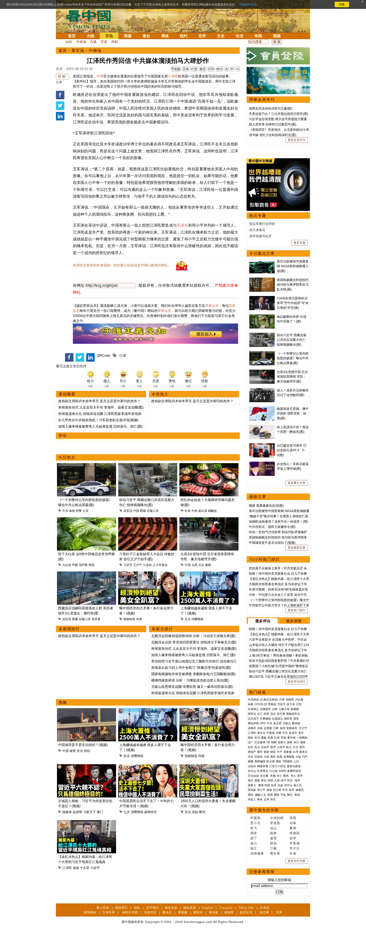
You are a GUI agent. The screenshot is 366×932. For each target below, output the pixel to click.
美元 (257, 747)
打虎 (277, 737)
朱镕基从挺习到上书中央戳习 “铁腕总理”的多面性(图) (191, 667)
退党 (296, 718)
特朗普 (290, 699)
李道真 (275, 823)
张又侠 (291, 704)
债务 (303, 742)
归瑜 (293, 823)
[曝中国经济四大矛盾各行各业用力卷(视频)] (147, 574)
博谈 (165, 36)
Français (226, 907)
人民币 (281, 747)
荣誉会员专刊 (262, 100)
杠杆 (250, 747)
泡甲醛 (83, 565)
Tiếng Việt (246, 907)
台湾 (295, 751)
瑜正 (253, 848)
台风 (194, 565)
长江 (260, 713)
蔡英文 (303, 751)
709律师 (287, 761)
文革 (266, 799)
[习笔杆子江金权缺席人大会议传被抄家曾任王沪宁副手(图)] (147, 520)
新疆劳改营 (294, 770)
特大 (220, 69)
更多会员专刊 (296, 140)
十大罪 (84, 868)
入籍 (277, 780)
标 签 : (62, 76)
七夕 (126, 812)
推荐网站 (90, 912)
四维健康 (257, 853)
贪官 (301, 732)
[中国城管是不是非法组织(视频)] (86, 710)
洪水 (273, 713)
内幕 (93, 42)
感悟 (276, 794)
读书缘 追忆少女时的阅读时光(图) (272, 135)
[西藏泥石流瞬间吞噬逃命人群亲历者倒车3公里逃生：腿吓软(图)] (86, 574)
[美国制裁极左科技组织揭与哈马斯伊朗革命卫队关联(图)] (262, 280)
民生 (290, 780)
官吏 (104, 42)
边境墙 (268, 728)
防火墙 (270, 761)
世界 (202, 36)
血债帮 (77, 812)
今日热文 (66, 457)
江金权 (147, 565)
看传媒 (213, 912)
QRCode (103, 355)
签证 (263, 780)
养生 (273, 799)
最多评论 (262, 621)
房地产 (252, 751)
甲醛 (75, 565)
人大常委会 (160, 565)
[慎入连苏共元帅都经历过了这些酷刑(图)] (262, 390)
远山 (273, 828)
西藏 (143, 510)
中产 (279, 751)
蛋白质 (202, 510)
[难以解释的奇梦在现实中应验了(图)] (262, 316)
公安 (86, 510)
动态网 (264, 912)
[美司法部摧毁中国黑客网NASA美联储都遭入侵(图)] (262, 261)
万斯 (276, 728)
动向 (68, 42)
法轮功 (252, 766)
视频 (277, 36)
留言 (203, 69)
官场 (109, 36)
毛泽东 (182, 225)
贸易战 (272, 704)
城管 (72, 751)
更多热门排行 (296, 610)
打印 (211, 69)
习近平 (127, 565)
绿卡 (283, 780)
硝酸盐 (212, 510)
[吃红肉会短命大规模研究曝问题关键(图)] (208, 465)
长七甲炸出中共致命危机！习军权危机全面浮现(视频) (98, 420)
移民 (286, 775)
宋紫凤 (255, 818)
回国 (270, 780)
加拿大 (282, 742)
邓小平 (261, 790)
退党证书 (246, 912)
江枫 (273, 848)
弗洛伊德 (253, 723)
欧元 (289, 747)
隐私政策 (189, 907)
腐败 (263, 737)
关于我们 (152, 907)
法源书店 (150, 912)
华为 (257, 737)
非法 (80, 751)
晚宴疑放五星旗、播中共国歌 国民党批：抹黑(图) (293, 413)
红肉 (188, 510)
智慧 (270, 794)
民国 (267, 785)
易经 (251, 794)
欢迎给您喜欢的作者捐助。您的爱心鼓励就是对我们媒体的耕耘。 (122, 265)
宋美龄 (252, 790)
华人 (279, 775)
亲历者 (96, 619)
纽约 (183, 36)
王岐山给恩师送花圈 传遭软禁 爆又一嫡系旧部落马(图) (192, 686)
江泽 (59, 82)
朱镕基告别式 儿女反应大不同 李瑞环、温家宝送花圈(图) (100, 407)
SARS (282, 770)
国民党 (288, 718)
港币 (302, 747)
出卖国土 (253, 709)
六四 (298, 704)
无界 (279, 912)
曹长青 (275, 853)
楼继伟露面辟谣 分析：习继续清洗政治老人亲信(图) (190, 680)
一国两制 (302, 737)
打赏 (194, 69)
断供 (202, 812)
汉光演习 (253, 718)
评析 (114, 42)
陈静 (273, 833)
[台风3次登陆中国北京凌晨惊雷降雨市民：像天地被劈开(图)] (208, 520)
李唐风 (295, 833)
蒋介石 (298, 785)
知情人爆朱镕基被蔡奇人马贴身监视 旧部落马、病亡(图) (100, 426)
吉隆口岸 (153, 510)
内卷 (139, 619)
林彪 (269, 790)
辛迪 (293, 853)
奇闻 (258, 36)
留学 (300, 775)
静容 (273, 843)
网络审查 (262, 766)
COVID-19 (260, 704)
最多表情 (293, 621)
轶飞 (253, 828)
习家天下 (89, 812)
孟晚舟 (252, 728)
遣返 (257, 780)
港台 (146, 36)
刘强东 (258, 756)
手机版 (175, 69)
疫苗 (266, 713)
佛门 (100, 812)
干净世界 (108, 912)
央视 (273, 775)
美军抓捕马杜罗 (260, 236)
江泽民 (173, 76)
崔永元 (261, 732)
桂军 (274, 785)
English (207, 907)
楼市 (260, 751)
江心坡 (273, 770)
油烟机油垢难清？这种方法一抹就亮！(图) (278, 521)
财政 (266, 751)
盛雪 (273, 838)
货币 (273, 747)
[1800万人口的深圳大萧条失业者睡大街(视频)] (208, 766)
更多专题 (299, 242)
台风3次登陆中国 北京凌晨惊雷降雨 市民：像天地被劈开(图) (292, 376)
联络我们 (121, 907)
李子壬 (295, 848)
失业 (188, 619)
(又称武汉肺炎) (269, 699)
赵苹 (293, 838)
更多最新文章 (296, 547)
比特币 (265, 747)
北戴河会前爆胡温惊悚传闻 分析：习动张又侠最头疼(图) (193, 636)
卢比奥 (299, 699)
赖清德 (296, 723)
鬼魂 (76, 868)
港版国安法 (293, 713)
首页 (72, 36)
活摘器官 (265, 709)
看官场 (78, 50)
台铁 (274, 709)
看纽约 (198, 912)
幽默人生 (260, 794)
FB (268, 742)
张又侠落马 (257, 230)
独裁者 (67, 812)
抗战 (280, 785)
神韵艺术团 (130, 912)
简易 (293, 818)
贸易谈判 (292, 728)
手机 (283, 794)
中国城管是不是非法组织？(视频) (83, 745)
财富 (273, 751)
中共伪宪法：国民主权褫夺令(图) (272, 527)
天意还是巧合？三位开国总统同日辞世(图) (278, 114)
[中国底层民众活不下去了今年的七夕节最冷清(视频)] (147, 766)
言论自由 (253, 775)
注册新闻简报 (262, 872)
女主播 (264, 775)
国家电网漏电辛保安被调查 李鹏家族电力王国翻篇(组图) (193, 674)
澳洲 (260, 785)
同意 (342, 4)
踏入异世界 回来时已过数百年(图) (272, 124)
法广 (250, 742)
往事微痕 (265, 718)
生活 (239, 36)
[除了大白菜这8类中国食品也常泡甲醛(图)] (86, 520)
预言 (290, 794)
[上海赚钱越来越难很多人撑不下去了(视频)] (208, 574)
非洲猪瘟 (288, 756)
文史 (221, 36)
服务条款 (171, 907)
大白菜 (66, 565)
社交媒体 (259, 742)
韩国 (91, 565)
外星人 (252, 799)
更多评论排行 (296, 681)
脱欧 (290, 742)
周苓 (253, 833)
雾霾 (250, 761)
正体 (186, 69)
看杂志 (167, 912)
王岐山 (287, 723)
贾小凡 (255, 823)
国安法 (252, 713)
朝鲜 (274, 742)
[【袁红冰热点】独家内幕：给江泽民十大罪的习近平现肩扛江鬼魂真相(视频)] (86, 822)
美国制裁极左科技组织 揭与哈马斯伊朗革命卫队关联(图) (293, 284)
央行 (296, 742)
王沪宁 (137, 565)
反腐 (270, 737)
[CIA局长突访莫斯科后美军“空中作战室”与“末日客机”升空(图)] (262, 298)
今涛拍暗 (277, 818)
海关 (250, 780)
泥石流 (127, 510)
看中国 (90, 19)
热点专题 (257, 215)
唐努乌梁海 (294, 766)
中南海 (81, 42)
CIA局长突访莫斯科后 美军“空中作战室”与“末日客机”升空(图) (293, 303)
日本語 (264, 907)
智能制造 (129, 619)
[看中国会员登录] (278, 55)
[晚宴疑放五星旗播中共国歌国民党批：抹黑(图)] (262, 408)
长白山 (252, 770)
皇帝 (291, 790)
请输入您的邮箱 (279, 880)
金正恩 (277, 723)
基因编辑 (259, 761)
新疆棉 (295, 709)
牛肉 (194, 510)
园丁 (253, 838)
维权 (278, 761)
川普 (282, 699)
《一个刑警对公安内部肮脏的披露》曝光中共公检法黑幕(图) (293, 358)
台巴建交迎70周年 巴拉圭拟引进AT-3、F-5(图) (291, 450)
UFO (263, 723)
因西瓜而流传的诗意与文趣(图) (270, 108)
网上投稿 (103, 907)
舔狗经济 (150, 812)
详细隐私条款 (248, 4)
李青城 (295, 843)
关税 (260, 728)
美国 (128, 36)
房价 (273, 756)
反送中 (293, 732)
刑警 (79, 510)
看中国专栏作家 (264, 810)
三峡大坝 (284, 709)
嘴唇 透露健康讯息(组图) (266, 505)
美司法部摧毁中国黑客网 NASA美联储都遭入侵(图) (293, 266)
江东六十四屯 (277, 766)
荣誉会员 (212, 305)
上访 (296, 761)
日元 (295, 747)
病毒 (250, 704)
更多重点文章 (296, 483)
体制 (72, 510)
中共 (65, 510)
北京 (201, 565)
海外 (298, 780)
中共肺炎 (253, 699)
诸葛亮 (299, 790)
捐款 (137, 907)
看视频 (182, 912)
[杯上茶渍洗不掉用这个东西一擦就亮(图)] (262, 427)
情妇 (250, 737)
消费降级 (197, 619)
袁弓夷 (281, 713)
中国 (100, 76)
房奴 (195, 812)
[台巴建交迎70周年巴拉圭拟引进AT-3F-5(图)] (262, 445)
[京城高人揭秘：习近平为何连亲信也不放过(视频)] (86, 766)
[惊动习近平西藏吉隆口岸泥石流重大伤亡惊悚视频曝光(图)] (147, 465)
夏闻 (293, 828)
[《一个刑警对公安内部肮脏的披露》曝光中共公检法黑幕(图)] (86, 465)
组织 (87, 751)
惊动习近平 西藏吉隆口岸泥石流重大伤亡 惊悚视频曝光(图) (291, 339)
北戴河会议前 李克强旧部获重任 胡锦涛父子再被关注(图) (193, 642)
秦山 (253, 843)
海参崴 (287, 751)
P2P (304, 756)
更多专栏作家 (296, 861)
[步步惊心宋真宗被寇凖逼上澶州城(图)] (262, 464)
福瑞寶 (229, 912)
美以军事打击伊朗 (262, 224)
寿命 (260, 799)
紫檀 (208, 565)
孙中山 (288, 785)
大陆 (90, 36)
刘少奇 (277, 790)
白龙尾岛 (262, 770)
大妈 (266, 756)
